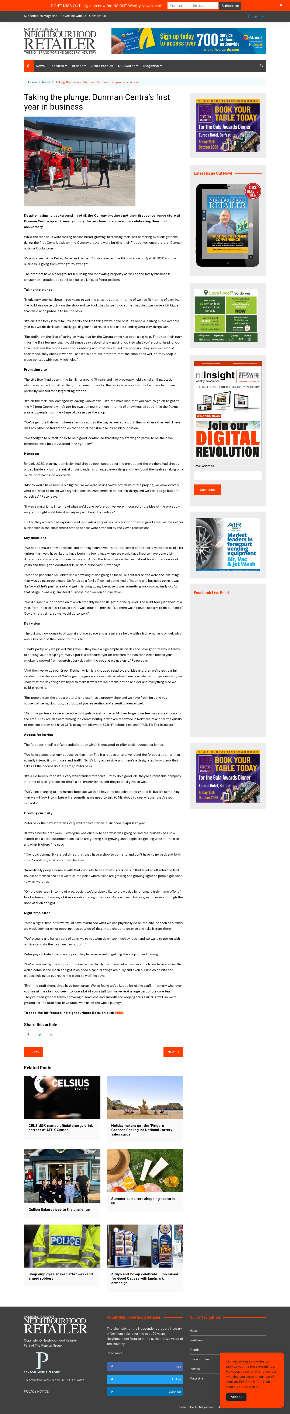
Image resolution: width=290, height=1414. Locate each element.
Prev (35, 1052)
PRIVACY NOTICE (36, 1391)
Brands (77, 66)
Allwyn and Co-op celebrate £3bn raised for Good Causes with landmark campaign (144, 1278)
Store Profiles (102, 66)
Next (171, 1052)
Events (195, 1369)
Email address (204, 466)
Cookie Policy (249, 1387)
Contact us (97, 16)
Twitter (255, 16)
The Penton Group (48, 1345)
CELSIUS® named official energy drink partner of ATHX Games (60, 1127)
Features (57, 66)
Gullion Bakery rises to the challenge (59, 1209)
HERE (119, 1013)
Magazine (151, 66)
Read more (115, 1353)
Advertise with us (73, 16)
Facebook (248, 16)
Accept (236, 1397)
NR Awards (126, 66)
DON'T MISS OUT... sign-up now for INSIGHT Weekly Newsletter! (106, 5)
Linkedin (263, 16)
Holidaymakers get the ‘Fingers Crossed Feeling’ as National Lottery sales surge (141, 1129)
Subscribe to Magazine (41, 16)
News (40, 66)
